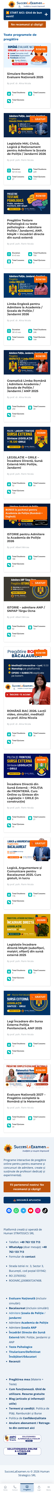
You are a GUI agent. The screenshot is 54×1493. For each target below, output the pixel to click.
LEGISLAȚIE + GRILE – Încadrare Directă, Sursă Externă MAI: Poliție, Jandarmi (25, 462)
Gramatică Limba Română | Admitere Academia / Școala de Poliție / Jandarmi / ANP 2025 (26, 386)
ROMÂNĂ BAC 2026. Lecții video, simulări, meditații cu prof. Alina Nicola (26, 714)
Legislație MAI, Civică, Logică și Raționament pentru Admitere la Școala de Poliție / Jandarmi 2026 (26, 149)
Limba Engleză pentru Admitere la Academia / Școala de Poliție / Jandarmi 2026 (24, 309)
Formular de (22, 1256)
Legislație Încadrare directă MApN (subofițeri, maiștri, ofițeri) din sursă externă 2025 (26, 950)
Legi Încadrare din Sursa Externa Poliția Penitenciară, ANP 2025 (25, 1024)
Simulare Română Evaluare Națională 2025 (25, 75)
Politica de (27, 1418)
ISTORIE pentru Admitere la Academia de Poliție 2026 (26, 537)
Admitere (15, 1322)
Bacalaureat (17, 1308)
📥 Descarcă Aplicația (27, 1200)
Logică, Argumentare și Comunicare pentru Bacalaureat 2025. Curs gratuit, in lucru (24, 873)
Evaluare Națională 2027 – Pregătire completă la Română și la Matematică (26, 1098)
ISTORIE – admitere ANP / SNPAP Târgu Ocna (26, 609)
